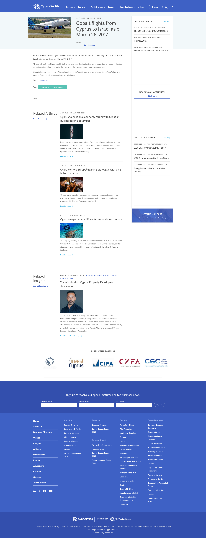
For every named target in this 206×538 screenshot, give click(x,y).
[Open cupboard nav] (171, 6)
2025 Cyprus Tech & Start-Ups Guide (151, 158)
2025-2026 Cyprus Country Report (150, 147)
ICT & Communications (156, 448)
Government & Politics (72, 429)
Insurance (123, 453)
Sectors (111, 7)
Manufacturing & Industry (129, 493)
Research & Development (129, 445)
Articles (37, 449)
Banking (123, 437)
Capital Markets (126, 449)
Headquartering (98, 449)
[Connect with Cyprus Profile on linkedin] (34, 491)
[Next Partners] (172, 360)
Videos (141, 7)
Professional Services (156, 479)
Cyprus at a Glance (71, 433)
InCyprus (43, 80)
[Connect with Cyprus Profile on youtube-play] (50, 491)
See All (166, 21)
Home (36, 421)
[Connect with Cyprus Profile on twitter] (39, 491)
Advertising (38, 466)
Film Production (126, 429)
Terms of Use (39, 482)
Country (69, 7)
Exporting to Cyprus (155, 452)
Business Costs (154, 432)
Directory (156, 7)
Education (124, 477)
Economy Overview (99, 425)
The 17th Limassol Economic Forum (151, 50)
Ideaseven (109, 533)
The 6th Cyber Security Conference (151, 30)
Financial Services (155, 456)
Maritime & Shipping (128, 433)
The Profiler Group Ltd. (157, 144)
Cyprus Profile (46, 7)
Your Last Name (84, 401)
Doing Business (126, 7)
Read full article (65, 156)
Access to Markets (155, 475)
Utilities (151, 464)
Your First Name (46, 401)
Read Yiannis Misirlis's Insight (70, 336)
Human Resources (155, 443)
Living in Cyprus (70, 445)
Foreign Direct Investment (102, 445)
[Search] (166, 7)
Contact (37, 471)
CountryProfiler (120, 519)
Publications (39, 454)
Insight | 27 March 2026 (72, 276)
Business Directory (42, 432)
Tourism (123, 485)
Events (36, 460)
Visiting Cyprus (70, 437)
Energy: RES (124, 504)
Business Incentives (155, 460)
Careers (37, 477)
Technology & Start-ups (129, 458)
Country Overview (71, 425)
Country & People (70, 441)
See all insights (39, 286)
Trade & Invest (97, 7)
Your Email (120, 401)
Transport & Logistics (52, 87)
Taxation (151, 494)
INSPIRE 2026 (140, 40)
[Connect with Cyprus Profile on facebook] (44, 491)
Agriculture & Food (127, 425)
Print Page (90, 45)
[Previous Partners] (34, 360)
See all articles (39, 119)
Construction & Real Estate (130, 462)
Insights (37, 443)
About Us (37, 426)
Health (122, 441)
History (67, 449)
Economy (82, 7)
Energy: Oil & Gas (126, 489)
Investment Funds (127, 481)
